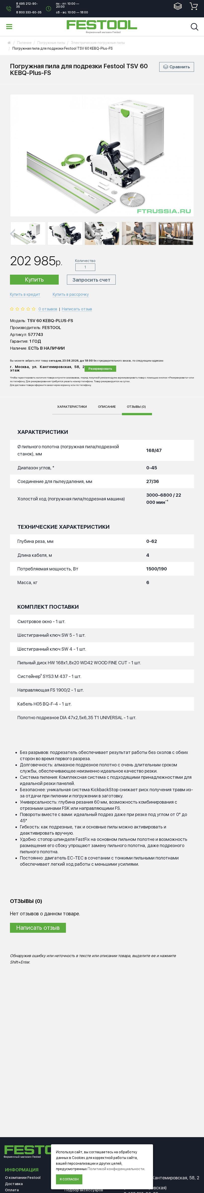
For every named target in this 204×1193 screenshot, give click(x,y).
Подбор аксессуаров (83, 1190)
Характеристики (72, 407)
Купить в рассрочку (71, 294)
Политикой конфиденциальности (116, 1169)
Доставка (14, 1184)
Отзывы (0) (136, 407)
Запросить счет (91, 280)
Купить (34, 279)
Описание (107, 407)
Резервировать (100, 369)
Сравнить (179, 66)
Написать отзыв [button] (38, 927)
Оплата (12, 1190)
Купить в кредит (25, 294)
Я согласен (69, 1179)
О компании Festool (22, 1177)
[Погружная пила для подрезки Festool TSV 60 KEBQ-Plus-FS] (28, 233)
